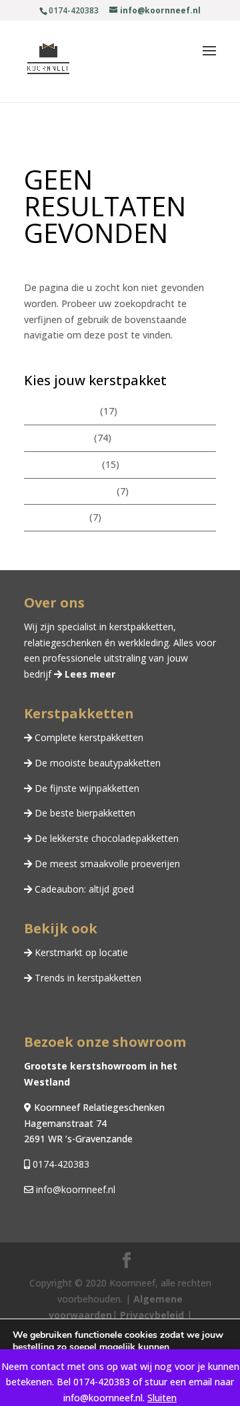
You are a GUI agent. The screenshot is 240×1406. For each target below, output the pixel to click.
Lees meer (88, 674)
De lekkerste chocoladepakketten (105, 838)
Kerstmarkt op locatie (80, 952)
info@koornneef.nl (74, 1189)
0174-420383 (59, 1164)
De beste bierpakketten (83, 812)
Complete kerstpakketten (87, 737)
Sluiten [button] (162, 1397)
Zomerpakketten (60, 411)
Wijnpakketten (55, 517)
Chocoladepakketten (69, 491)
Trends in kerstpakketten (86, 977)
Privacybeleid (150, 1315)
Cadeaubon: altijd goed (83, 889)
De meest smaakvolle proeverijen (106, 863)
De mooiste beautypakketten (96, 762)
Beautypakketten (61, 464)
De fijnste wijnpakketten (85, 788)
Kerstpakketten (57, 437)
